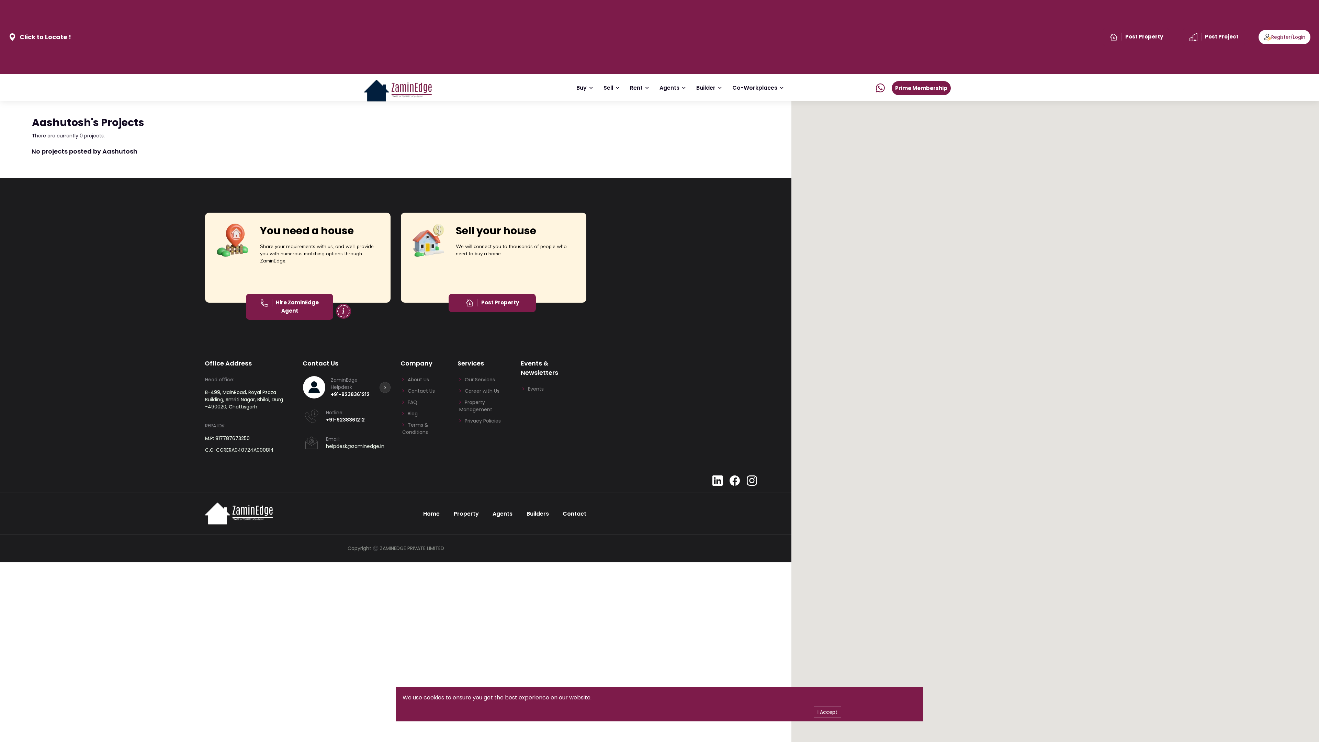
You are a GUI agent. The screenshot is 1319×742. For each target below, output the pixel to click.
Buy (581, 88)
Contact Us (421, 390)
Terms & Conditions (415, 428)
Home (431, 513)
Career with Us (482, 390)
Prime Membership (921, 88)
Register (1280, 37)
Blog (413, 413)
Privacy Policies (483, 420)
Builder (705, 88)
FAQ (412, 402)
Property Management (475, 406)
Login (1299, 37)
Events (536, 388)
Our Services (480, 379)
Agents (669, 88)
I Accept (827, 712)
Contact (574, 513)
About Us (418, 379)
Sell (608, 88)
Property (466, 513)
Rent (636, 88)
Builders (538, 513)
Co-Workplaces (754, 88)
